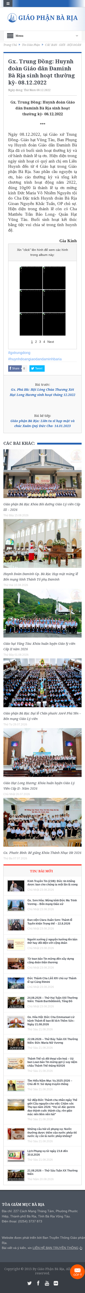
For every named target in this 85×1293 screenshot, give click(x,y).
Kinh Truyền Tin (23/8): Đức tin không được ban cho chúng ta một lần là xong (52, 883)
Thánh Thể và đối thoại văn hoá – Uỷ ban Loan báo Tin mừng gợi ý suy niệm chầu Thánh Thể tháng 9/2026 (52, 1062)
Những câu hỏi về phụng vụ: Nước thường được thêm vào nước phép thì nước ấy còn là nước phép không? (52, 1132)
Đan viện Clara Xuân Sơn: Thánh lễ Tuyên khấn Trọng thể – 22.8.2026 (49, 921)
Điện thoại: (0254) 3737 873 (22, 1221)
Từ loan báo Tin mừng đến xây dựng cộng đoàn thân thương (50, 960)
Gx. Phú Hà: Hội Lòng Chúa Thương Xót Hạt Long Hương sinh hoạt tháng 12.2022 (42, 392)
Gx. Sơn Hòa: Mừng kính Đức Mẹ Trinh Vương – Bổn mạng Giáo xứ (52, 902)
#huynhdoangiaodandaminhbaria (35, 359)
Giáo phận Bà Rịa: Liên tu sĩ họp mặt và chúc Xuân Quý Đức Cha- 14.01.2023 (42, 423)
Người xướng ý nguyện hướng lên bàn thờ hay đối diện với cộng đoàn (52, 941)
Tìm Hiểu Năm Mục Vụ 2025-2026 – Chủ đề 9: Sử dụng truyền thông (49, 1082)
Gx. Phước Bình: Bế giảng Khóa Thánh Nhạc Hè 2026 (42, 852)
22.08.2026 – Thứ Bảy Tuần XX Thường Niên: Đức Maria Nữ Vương (52, 1041)
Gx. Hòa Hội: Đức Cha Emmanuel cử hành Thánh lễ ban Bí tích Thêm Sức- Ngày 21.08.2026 (51, 1021)
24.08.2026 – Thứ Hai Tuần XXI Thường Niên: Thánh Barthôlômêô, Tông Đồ (52, 999)
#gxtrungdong (19, 353)
